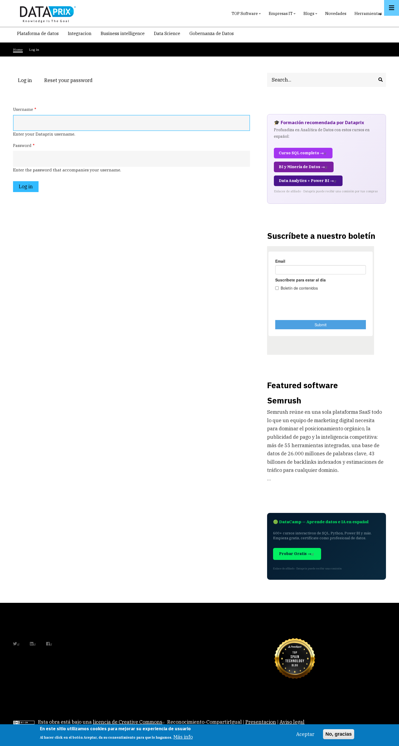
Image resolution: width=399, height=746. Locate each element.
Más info (183, 737)
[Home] (46, 13)
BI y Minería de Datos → (302, 166)
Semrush (284, 400)
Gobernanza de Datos (211, 33)
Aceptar (305, 734)
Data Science (167, 33)
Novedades (335, 13)
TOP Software (247, 15)
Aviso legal (292, 722)
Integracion (79, 33)
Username (23, 109)
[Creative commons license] (24, 722)
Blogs (310, 15)
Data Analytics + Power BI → (306, 180)
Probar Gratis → (295, 553)
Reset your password (68, 80)
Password (22, 145)
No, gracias (338, 734)
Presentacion (260, 722)
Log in (27, 81)
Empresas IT (283, 15)
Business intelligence (123, 33)
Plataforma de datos (38, 33)
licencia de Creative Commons (127, 722)
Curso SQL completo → (301, 153)
